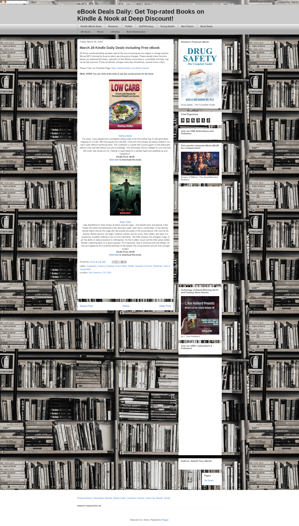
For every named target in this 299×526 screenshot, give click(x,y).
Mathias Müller (125, 135)
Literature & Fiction (143, 266)
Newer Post (86, 306)
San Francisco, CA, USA (100, 272)
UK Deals (85, 32)
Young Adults (167, 26)
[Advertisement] (155, 289)
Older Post (165, 306)
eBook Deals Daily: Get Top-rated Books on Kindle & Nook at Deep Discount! (140, 15)
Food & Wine (121, 266)
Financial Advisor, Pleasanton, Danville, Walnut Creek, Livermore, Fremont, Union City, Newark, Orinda (123, 498)
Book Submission (136, 32)
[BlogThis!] (116, 261)
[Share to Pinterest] (125, 261)
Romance (113, 26)
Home (126, 306)
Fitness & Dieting (106, 266)
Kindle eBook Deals (91, 26)
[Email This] (113, 261)
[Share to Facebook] (122, 261)
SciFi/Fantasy (146, 26)
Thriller (128, 26)
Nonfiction (157, 266)
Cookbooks (92, 266)
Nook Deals (206, 26)
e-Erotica (115, 32)
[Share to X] (119, 261)
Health (131, 266)
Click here (114, 159)
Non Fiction (187, 26)
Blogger (165, 520)
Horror (100, 32)
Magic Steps (125, 221)
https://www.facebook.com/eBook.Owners (130, 67)
